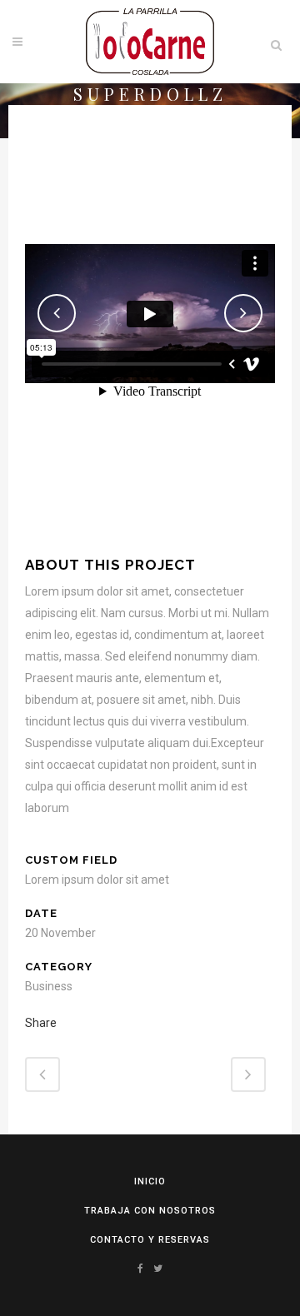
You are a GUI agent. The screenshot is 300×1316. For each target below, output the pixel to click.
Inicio (150, 1181)
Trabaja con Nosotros (150, 1210)
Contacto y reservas (150, 1239)
